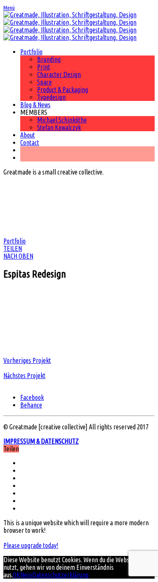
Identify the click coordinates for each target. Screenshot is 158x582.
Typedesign (51, 97)
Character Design (59, 74)
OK (16, 575)
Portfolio (31, 52)
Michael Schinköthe (62, 120)
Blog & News (35, 104)
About (27, 135)
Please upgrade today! (30, 545)
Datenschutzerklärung (60, 575)
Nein (26, 575)
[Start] (70, 26)
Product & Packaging (62, 89)
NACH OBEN (18, 256)
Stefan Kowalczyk (59, 127)
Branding (49, 59)
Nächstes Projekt (24, 375)
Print (43, 67)
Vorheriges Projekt (27, 360)
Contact (29, 142)
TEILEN (12, 248)
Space (44, 82)
